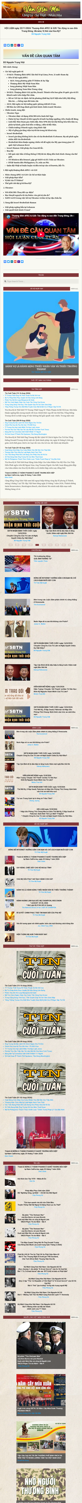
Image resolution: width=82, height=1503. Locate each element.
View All (74, 289)
